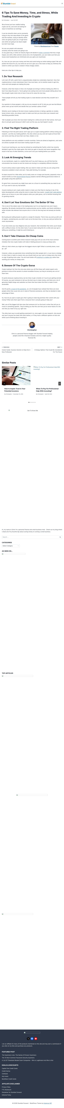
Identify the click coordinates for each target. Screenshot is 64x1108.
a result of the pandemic (18, 289)
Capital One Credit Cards (10, 1068)
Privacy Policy (6, 1087)
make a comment (44, 52)
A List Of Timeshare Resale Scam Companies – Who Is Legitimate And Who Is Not (27, 1060)
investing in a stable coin (44, 257)
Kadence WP (48, 1103)
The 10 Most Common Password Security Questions (18, 1058)
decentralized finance (23, 176)
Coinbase (5, 1073)
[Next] (59, 383)
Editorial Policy (6, 1095)
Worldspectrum (45, 46)
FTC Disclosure (6, 1089)
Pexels (56, 46)
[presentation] (16, 375)
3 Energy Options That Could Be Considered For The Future (48, 350)
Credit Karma (6, 1071)
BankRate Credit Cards (9, 1079)
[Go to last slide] (4, 383)
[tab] (28, 402)
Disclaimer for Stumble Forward (12, 1092)
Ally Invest (5, 1076)
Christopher (6, 20)
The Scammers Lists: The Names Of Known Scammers (19, 1055)
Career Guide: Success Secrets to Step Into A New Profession (16, 350)
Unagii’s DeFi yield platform (53, 192)
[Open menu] (62, 3)
